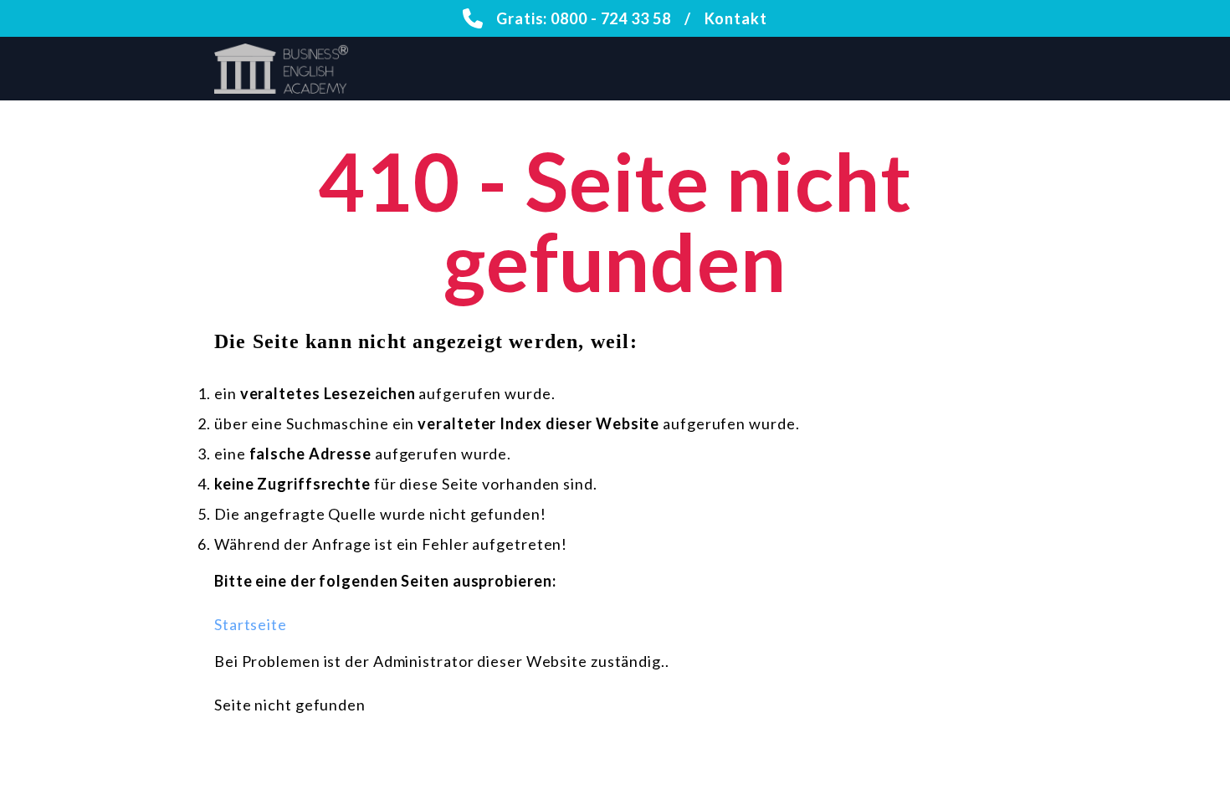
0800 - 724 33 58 (610, 18)
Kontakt (736, 18)
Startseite (250, 624)
